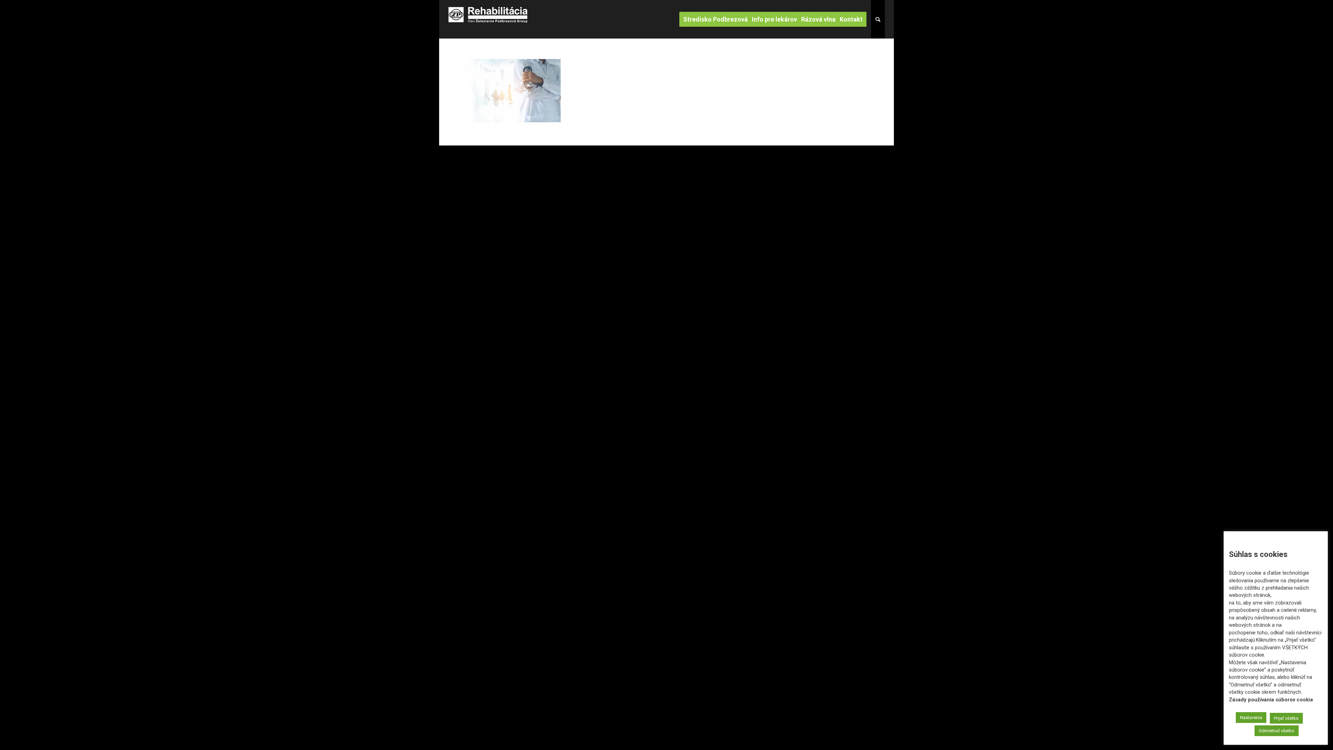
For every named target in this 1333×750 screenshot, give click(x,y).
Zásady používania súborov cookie (1271, 700)
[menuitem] (717, 19)
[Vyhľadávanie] (878, 19)
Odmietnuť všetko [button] (1276, 730)
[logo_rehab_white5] (487, 19)
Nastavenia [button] (1251, 717)
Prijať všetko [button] (1286, 718)
